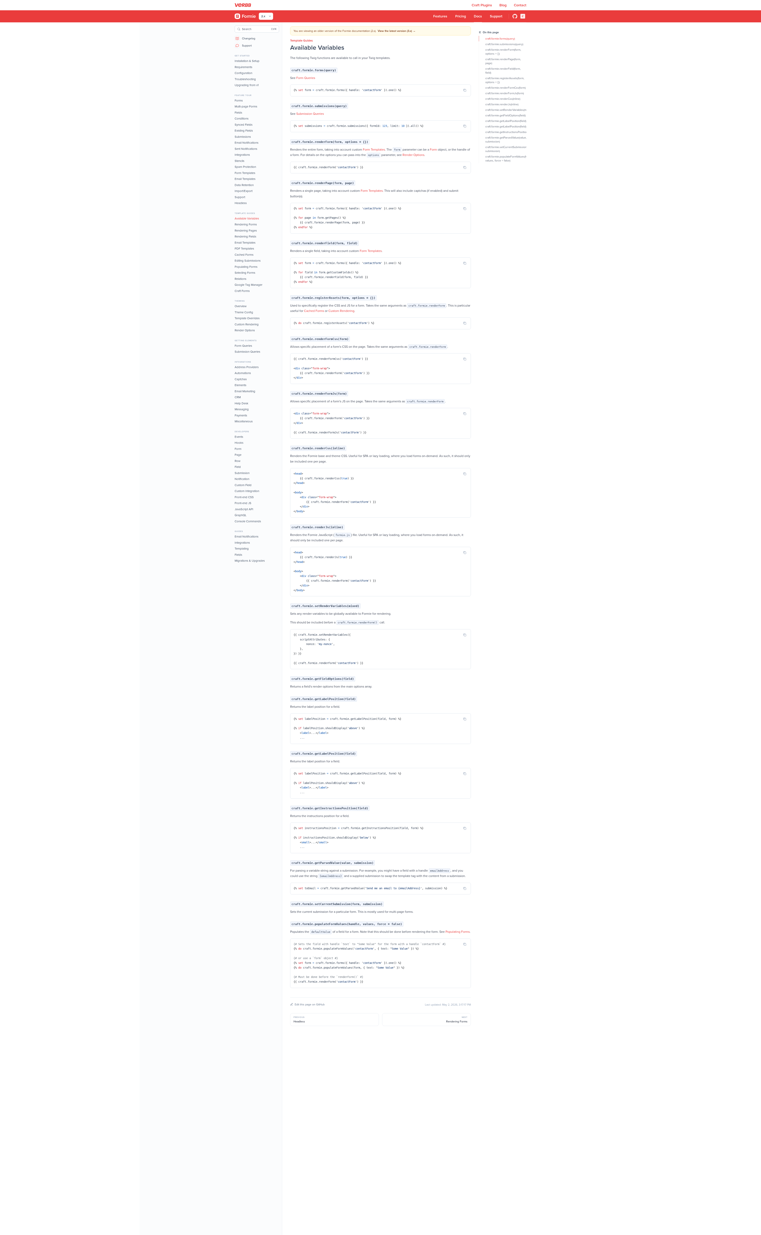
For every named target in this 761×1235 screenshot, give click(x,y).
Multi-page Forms (246, 106)
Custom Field (243, 485)
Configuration (243, 73)
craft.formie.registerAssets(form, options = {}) (505, 80)
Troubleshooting (245, 79)
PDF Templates (244, 248)
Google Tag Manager (248, 285)
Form (238, 449)
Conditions (242, 118)
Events (239, 437)
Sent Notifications (246, 149)
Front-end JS (243, 503)
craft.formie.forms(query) (500, 39)
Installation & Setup (247, 61)
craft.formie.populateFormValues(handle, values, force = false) (505, 158)
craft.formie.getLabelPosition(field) (505, 121)
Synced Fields (243, 125)
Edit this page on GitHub (310, 1004)
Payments (241, 415)
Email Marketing (245, 391)
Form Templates (245, 173)
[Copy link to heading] (286, 69)
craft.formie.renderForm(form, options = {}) (503, 52)
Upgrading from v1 (247, 85)
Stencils (239, 161)
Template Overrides (247, 318)
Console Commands (248, 521)
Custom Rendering (247, 324)
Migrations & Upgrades (250, 561)
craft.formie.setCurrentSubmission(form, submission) (505, 149)
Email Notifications (246, 143)
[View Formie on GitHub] (514, 16)
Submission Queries (247, 352)
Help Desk (241, 403)
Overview (241, 306)
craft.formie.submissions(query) (504, 44)
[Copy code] (464, 90)
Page (238, 455)
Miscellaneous (244, 421)
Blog (503, 5)
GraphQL (241, 515)
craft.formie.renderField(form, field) (503, 71)
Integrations (242, 155)
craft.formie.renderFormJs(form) (504, 93)
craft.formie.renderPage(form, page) (503, 61)
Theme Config (244, 312)
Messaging (242, 409)
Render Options (245, 330)
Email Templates (245, 179)
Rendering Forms (246, 224)
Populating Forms (246, 267)
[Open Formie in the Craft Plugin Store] (522, 16)
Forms (239, 100)
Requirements (243, 67)
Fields (238, 112)
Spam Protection (245, 167)
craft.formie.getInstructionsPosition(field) (505, 132)
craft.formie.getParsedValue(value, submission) (505, 139)
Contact (520, 5)
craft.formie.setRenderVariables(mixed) (505, 110)
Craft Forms (242, 291)
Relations (240, 279)
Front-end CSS (244, 497)
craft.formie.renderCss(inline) (502, 99)
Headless (241, 203)
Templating (242, 548)
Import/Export (243, 191)
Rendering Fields (245, 236)
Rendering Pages (246, 230)
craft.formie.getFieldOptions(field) (505, 115)
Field (238, 467)
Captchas (241, 379)
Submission (242, 473)
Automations (243, 373)
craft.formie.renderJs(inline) (501, 104)
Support (247, 46)
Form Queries (243, 346)
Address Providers (247, 367)
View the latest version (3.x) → (397, 31)
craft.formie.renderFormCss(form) (505, 88)
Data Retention (244, 185)
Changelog (248, 38)
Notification (242, 479)
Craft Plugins (482, 5)
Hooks (239, 443)
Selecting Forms (245, 273)
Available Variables (247, 218)
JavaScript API (244, 509)
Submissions (243, 137)
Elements (240, 385)
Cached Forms (244, 255)
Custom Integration (247, 491)
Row (237, 461)
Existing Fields (244, 130)
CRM (238, 397)
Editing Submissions (248, 260)
